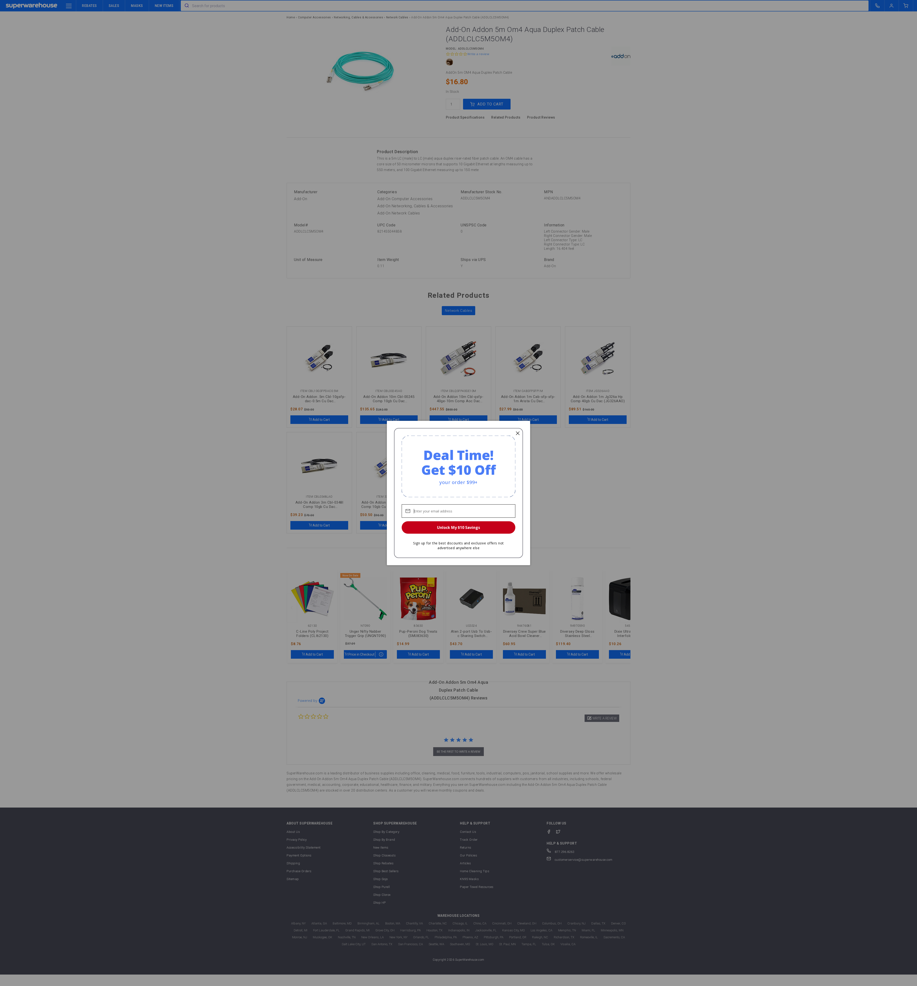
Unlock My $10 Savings (458, 527)
